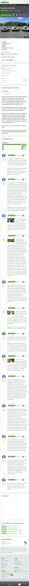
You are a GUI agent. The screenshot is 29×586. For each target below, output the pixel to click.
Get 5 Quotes (4, 564)
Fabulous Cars (10, 528)
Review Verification (18, 564)
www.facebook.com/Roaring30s (10, 54)
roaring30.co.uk (6, 52)
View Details (5, 75)
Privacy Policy (17, 562)
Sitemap (3, 567)
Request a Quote (6, 15)
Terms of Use (17, 560)
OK (19, 584)
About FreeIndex (5, 560)
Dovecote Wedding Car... (13, 529)
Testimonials (4, 566)
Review (13, 15)
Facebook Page (18, 569)
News (2, 562)
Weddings (6, 4)
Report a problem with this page (7, 552)
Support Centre (4, 576)
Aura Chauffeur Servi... (12, 533)
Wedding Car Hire (12, 4)
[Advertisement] (14, 507)
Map (17, 15)
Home (2, 4)
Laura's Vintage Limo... (12, 531)
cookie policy (14, 584)
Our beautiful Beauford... (7, 93)
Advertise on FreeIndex (6, 573)
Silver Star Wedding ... (12, 526)
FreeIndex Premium (5, 575)
